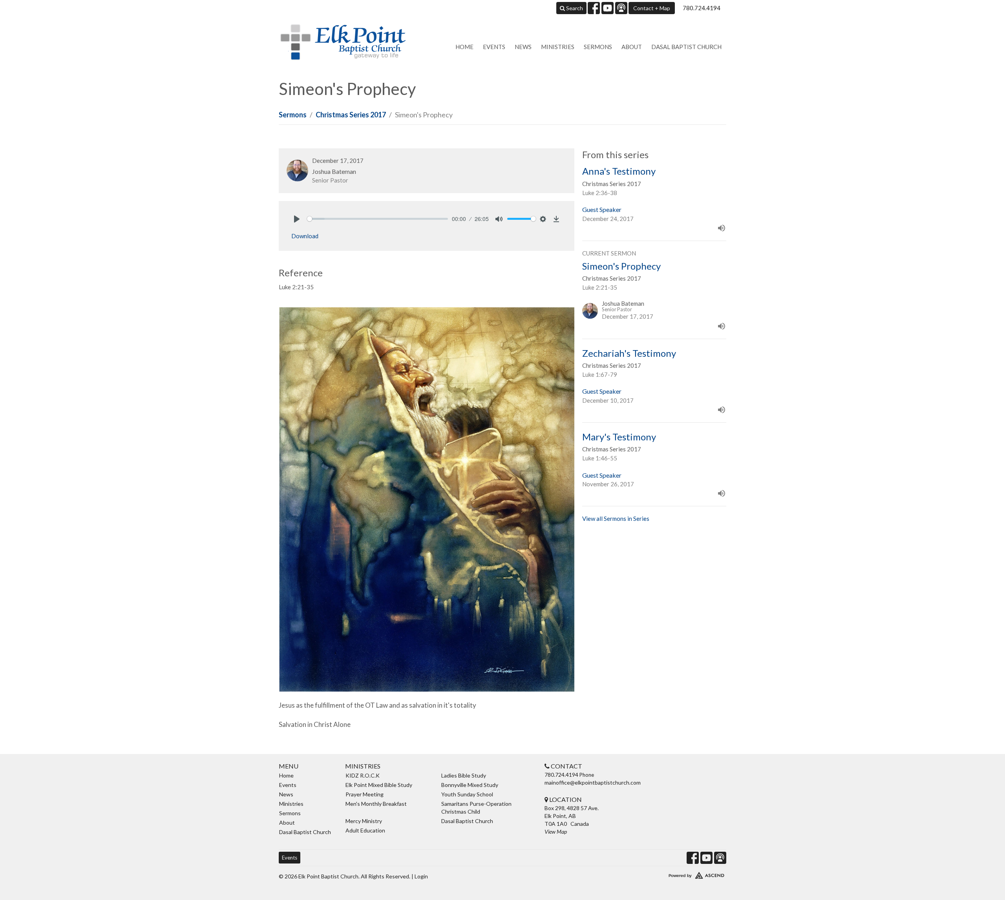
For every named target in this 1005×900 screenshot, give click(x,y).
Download (304, 235)
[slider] (377, 219)
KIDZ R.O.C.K (362, 775)
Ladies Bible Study (463, 775)
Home (464, 46)
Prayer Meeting (364, 794)
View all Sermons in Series (615, 518)
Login (421, 876)
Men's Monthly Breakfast (376, 803)
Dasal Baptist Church (686, 46)
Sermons (598, 46)
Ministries (557, 46)
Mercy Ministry (363, 821)
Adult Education (365, 830)
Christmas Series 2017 (351, 114)
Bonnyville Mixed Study (469, 784)
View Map (556, 831)
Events (494, 46)
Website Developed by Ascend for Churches (673, 873)
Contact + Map (651, 8)
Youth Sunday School (467, 794)
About (631, 46)
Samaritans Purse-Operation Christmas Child (476, 807)
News (523, 46)
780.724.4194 (701, 7)
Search (574, 8)
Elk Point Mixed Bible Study (378, 784)
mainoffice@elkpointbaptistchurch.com (593, 782)
